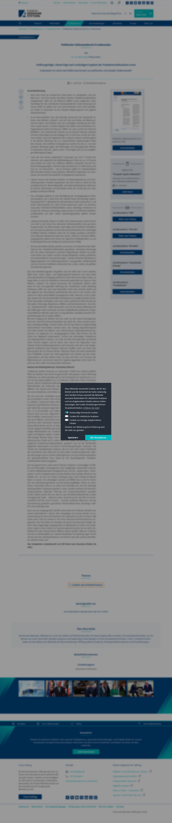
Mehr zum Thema (127, 219)
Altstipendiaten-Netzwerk (125, 781)
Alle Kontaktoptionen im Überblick (81, 781)
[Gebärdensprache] (119, 3)
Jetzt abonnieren (86, 751)
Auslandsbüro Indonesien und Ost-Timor (86, 611)
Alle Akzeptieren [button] (98, 437)
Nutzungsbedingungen (55, 806)
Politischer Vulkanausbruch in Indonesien (82, 29)
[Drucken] (21, 96)
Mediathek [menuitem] (55, 23)
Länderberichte (53, 29)
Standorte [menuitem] (117, 23)
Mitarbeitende (69, 2)
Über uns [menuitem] (148, 23)
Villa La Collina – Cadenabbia (126, 790)
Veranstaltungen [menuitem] (96, 23)
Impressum (24, 806)
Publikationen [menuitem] (74, 23)
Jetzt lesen (127, 191)
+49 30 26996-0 (76, 776)
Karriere (57, 2)
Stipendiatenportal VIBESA (125, 776)
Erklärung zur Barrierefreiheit (82, 806)
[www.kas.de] (30, 13)
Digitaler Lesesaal (121, 785)
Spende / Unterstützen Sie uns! (127, 795)
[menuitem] (22, 23)
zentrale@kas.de (77, 771)
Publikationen (37, 29)
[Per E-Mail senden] (21, 102)
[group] (32, 691)
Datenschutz (37, 806)
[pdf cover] (127, 112)
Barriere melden (106, 806)
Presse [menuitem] (133, 23)
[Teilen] (21, 107)
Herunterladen (127, 147)
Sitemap (120, 806)
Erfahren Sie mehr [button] (91, 408)
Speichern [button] (73, 437)
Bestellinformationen (96, 83)
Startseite (23, 29)
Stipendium (83, 2)
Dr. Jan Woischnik (79, 57)
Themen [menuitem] (38, 23)
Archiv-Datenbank (99, 2)
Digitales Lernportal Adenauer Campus (130, 771)
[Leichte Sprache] (112, 3)
